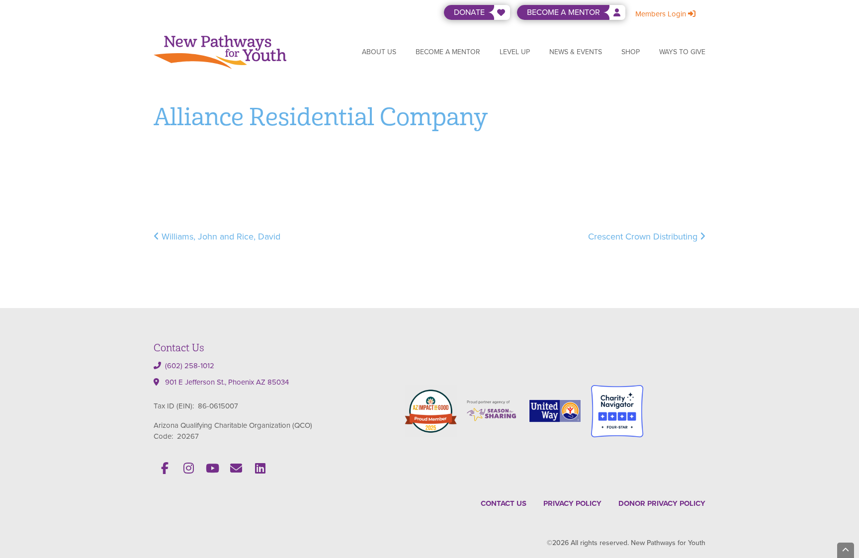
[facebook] (164, 468)
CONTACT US (503, 503)
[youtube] (212, 468)
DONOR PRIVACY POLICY (661, 503)
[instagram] (188, 468)
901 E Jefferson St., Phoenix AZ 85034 (227, 382)
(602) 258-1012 (189, 365)
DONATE (469, 12)
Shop (630, 52)
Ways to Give (682, 52)
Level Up (515, 52)
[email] (236, 468)
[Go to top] (845, 550)
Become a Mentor (448, 52)
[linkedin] (260, 468)
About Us (379, 52)
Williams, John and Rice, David (219, 236)
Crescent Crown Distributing (644, 236)
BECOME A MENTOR (563, 12)
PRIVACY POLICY (572, 503)
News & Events (575, 52)
